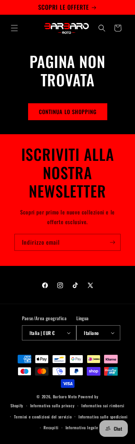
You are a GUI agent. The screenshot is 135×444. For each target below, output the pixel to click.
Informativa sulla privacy (52, 405)
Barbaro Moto (65, 396)
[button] (14, 28)
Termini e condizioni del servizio (43, 417)
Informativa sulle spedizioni (103, 417)
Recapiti (51, 427)
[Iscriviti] (112, 242)
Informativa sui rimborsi (103, 405)
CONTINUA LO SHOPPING (67, 111)
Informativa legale (82, 427)
